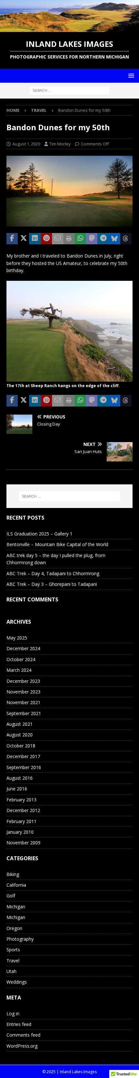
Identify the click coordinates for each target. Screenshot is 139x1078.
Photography (20, 939)
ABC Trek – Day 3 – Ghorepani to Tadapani (51, 584)
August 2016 (19, 778)
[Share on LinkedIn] (34, 239)
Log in (12, 1013)
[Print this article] (69, 239)
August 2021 (19, 724)
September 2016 (23, 767)
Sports (13, 949)
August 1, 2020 (26, 144)
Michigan (15, 907)
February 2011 (21, 821)
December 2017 (23, 756)
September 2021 (23, 713)
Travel (12, 960)
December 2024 (23, 648)
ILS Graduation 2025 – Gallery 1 (39, 534)
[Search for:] (69, 90)
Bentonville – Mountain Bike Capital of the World (57, 544)
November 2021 (23, 702)
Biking (12, 874)
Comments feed (23, 1035)
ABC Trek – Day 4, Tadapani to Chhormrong (52, 573)
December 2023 (23, 681)
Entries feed (18, 1024)
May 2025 (16, 638)
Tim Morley (60, 144)
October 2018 (20, 746)
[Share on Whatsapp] (80, 239)
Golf (10, 896)
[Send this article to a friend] (57, 239)
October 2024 (20, 659)
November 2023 (23, 692)
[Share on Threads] (126, 239)
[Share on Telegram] (103, 239)
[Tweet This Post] (23, 239)
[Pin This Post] (46, 239)
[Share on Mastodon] (91, 239)
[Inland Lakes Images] (69, 28)
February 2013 (21, 800)
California (16, 885)
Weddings (16, 982)
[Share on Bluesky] (114, 239)
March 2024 (18, 670)
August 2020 (19, 735)
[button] (130, 75)
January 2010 (20, 832)
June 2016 (16, 789)
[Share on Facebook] (12, 239)
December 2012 (23, 810)
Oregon (14, 928)
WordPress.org (21, 1046)
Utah (11, 971)
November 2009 (23, 843)
